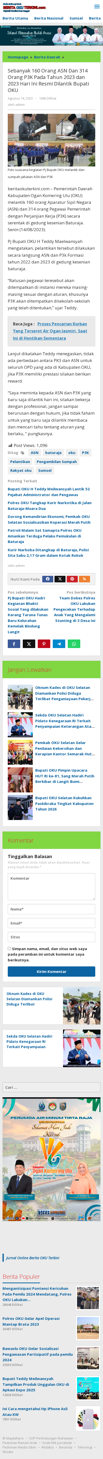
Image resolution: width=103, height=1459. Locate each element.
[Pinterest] (72, 579)
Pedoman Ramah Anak (19, 1442)
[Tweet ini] (29, 644)
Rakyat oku (21, 470)
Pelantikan (20, 461)
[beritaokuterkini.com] (24, 7)
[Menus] (97, 7)
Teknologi (85, 1447)
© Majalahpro (13, 1438)
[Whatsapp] (74, 644)
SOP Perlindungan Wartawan (51, 1438)
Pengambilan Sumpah (57, 461)
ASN (34, 452)
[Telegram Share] (59, 644)
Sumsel (45, 470)
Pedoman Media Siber (19, 1447)
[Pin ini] (44, 644)
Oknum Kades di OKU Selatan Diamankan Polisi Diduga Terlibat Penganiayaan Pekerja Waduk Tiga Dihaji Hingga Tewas (63, 698)
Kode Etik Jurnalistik (57, 1442)
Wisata (7, 1451)
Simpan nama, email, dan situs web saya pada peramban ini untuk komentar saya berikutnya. (47, 954)
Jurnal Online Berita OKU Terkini (32, 1257)
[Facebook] (47, 579)
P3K (85, 452)
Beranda (65, 1447)
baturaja (53, 452)
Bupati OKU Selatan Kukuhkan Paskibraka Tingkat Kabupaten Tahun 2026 (64, 803)
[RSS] (84, 579)
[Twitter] (60, 579)
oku (71, 452)
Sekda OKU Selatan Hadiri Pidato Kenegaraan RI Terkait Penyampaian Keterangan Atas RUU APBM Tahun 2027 (29, 1047)
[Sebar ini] (14, 644)
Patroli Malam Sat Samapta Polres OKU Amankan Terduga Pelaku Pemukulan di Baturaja (45, 536)
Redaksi (48, 1447)
